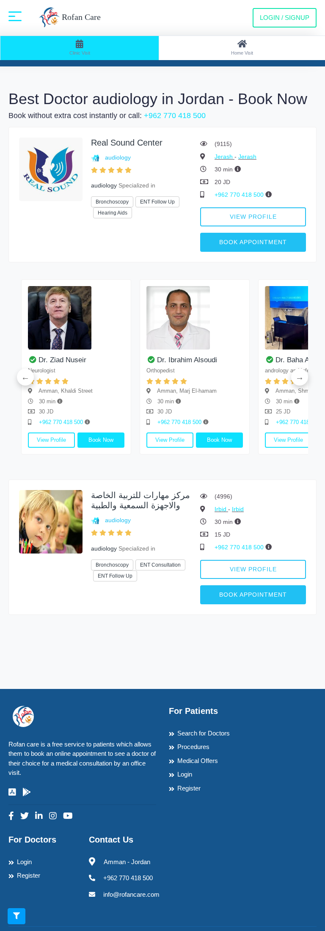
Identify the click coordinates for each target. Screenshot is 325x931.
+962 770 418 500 (175, 115)
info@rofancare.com (131, 894)
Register (189, 788)
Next (299, 377)
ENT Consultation (160, 565)
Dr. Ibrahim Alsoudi (187, 360)
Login (184, 774)
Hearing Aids (112, 213)
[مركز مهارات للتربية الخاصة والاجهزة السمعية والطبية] (51, 521)
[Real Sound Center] (51, 168)
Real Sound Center (126, 142)
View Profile (253, 216)
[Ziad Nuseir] (76, 318)
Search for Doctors (203, 733)
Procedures (193, 746)
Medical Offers (197, 760)
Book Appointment (253, 242)
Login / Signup (284, 17)
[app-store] (12, 792)
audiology (118, 157)
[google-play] (26, 792)
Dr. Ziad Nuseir (62, 360)
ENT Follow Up (157, 202)
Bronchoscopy (112, 202)
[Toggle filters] (16, 916)
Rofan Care (80, 17)
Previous (25, 377)
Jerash (224, 156)
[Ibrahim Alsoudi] (194, 318)
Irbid (221, 509)
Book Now (100, 440)
